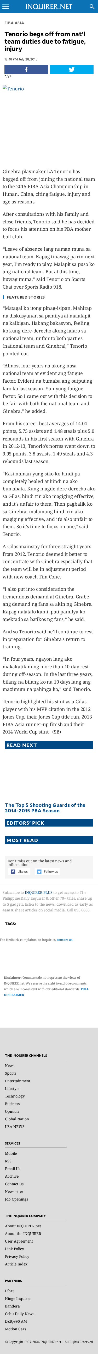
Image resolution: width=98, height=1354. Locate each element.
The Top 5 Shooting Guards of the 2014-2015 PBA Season (45, 808)
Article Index (16, 1263)
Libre (9, 1290)
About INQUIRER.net (23, 1225)
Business (12, 1103)
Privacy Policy (17, 1256)
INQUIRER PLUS (38, 892)
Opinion (12, 1111)
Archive (12, 1176)
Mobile (11, 1153)
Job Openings (16, 1199)
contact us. (65, 939)
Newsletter (14, 1191)
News (9, 1065)
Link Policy (14, 1248)
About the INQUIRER (23, 1233)
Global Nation (17, 1118)
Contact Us (14, 1183)
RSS (8, 1160)
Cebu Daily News (19, 1313)
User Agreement (19, 1241)
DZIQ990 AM (16, 1321)
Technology (15, 1096)
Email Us (12, 1168)
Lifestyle (12, 1088)
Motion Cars (15, 1328)
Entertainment (17, 1080)
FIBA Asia (14, 22)
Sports (10, 1073)
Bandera (12, 1306)
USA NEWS (15, 1126)
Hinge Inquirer (18, 1298)
